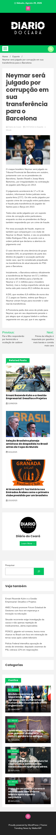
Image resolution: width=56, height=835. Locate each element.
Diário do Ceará (15, 127)
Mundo (12, 726)
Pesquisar (10, 565)
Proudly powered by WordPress (24, 825)
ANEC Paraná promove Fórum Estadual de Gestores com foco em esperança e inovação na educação (25, 610)
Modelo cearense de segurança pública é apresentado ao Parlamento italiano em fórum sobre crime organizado (27, 699)
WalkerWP (36, 828)
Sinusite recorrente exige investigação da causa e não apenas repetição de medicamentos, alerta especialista (24, 622)
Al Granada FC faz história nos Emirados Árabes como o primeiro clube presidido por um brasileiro (27, 492)
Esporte (40, 127)
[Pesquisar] (39, 571)
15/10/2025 (12, 500)
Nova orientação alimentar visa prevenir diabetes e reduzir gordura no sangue (25, 733)
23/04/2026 (15, 709)
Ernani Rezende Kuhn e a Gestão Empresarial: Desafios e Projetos (26, 397)
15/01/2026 (15, 740)
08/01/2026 (15, 771)
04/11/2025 (12, 452)
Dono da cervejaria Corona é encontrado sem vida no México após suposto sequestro (26, 793)
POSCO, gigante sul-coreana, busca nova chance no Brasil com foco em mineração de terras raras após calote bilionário (26, 634)
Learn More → (28, 543)
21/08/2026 (12, 403)
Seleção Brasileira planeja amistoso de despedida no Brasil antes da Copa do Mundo (27, 444)
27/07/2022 (30, 127)
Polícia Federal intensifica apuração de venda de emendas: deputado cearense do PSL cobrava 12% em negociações (25, 646)
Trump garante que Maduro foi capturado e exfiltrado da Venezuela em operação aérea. (28, 763)
